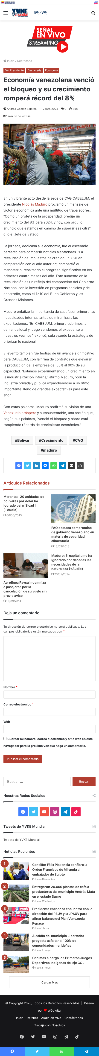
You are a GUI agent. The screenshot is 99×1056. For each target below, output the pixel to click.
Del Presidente (14, 70)
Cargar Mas (49, 982)
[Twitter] (27, 465)
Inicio (10, 61)
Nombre (10, 687)
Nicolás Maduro (34, 204)
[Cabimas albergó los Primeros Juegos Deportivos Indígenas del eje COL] (16, 964)
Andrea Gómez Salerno (22, 108)
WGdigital (54, 1010)
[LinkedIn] (36, 465)
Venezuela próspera (19, 413)
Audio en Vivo (51, 1018)
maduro (50, 450)
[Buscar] (93, 14)
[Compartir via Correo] (71, 465)
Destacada (24, 61)
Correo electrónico (18, 704)
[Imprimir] (80, 465)
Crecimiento (52, 440)
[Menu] (5, 14)
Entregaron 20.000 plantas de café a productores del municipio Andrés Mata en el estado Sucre (63, 891)
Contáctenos (73, 1018)
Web (6, 721)
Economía (51, 70)
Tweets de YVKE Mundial (21, 839)
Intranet (32, 1018)
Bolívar (23, 440)
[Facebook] (18, 465)
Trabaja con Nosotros (49, 1025)
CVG (79, 440)
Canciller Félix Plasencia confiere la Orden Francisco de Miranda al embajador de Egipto (59, 869)
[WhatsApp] (53, 465)
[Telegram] (62, 465)
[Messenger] (45, 465)
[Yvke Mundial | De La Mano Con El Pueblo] (30, 12)
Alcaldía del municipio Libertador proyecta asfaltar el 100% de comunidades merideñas (58, 940)
